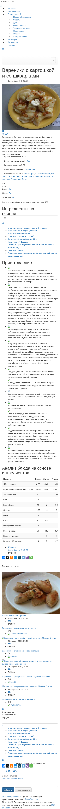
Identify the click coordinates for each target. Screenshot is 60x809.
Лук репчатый (18, 241)
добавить (8, 789)
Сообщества (13, 14)
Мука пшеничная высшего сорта (27, 227)
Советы (16, 19)
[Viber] (27, 557)
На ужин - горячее (41, 176)
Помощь (11, 44)
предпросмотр (23, 789)
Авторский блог (20, 36)
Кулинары (12, 39)
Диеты (16, 22)
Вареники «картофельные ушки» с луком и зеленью (26, 676)
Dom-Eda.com (31, 799)
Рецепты (11, 8)
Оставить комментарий (12, 778)
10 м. (28, 160)
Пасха (24, 179)
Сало (15, 250)
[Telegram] (23, 557)
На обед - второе (15, 176)
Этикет (16, 33)
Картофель (23, 239)
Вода (19, 233)
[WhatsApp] (31, 557)
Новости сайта (20, 25)
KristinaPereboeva (18, 633)
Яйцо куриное (22, 230)
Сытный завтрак (42, 173)
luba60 (13, 681)
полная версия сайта (11, 796)
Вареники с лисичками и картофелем (19, 628)
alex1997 (14, 656)
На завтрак (29, 173)
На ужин (28, 176)
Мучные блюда (49, 637)
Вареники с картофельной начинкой (18, 699)
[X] (7, 557)
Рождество (15, 179)
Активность (12, 42)
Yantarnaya (15, 704)
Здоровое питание (21, 28)
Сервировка (18, 30)
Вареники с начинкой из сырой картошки (20, 650)
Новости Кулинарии (22, 16)
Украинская (29, 169)
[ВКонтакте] (3, 557)
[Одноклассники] (11, 557)
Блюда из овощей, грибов (14, 615)
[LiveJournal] (19, 557)
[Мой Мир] (15, 557)
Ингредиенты (13, 11)
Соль (21, 236)
